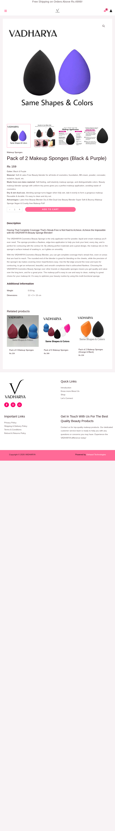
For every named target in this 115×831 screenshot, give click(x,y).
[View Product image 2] (44, 136)
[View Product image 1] (19, 136)
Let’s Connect (67, 398)
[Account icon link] (111, 11)
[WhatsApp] (19, 404)
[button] (103, 26)
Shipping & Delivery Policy (15, 426)
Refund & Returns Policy (15, 433)
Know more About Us (70, 391)
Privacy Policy (10, 423)
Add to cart (50, 209)
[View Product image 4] (96, 136)
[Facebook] (6, 404)
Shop (63, 395)
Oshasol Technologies (96, 455)
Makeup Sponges (14, 152)
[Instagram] (13, 404)
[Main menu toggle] (5, 11)
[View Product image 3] (70, 136)
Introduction (66, 388)
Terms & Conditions (12, 430)
